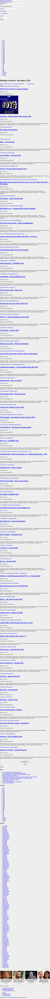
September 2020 (6, 908)
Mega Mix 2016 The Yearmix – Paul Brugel (14, 723)
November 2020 (6, 906)
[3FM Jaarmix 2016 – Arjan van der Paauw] (9, 478)
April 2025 (5, 844)
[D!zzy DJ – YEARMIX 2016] (6, 437)
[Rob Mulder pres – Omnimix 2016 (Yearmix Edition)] (11, 205)
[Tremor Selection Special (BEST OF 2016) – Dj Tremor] (12, 233)
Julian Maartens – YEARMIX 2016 (12, 263)
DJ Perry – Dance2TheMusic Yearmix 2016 (14, 317)
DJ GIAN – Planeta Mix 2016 (10, 676)
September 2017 (6, 944)
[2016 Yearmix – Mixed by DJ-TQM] (8, 646)
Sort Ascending (31, 83)
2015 (4, 50)
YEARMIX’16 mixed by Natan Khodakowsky (15, 508)
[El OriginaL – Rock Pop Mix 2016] (7, 195)
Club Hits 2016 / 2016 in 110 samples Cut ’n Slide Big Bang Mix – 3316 (23, 454)
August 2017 (5, 946)
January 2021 (5, 903)
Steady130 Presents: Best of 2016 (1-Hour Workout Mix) (19, 354)
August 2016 (5, 960)
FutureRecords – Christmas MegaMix (12, 521)
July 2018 (5, 933)
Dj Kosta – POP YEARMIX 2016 (11, 736)
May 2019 (5, 921)
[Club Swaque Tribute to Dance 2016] (8, 404)
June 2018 (5, 934)
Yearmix (4, 75)
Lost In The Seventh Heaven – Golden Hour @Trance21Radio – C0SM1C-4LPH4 (20, 776)
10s (3, 43)
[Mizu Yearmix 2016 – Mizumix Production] (9, 341)
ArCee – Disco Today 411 (8, 780)
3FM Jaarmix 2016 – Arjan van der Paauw (14, 481)
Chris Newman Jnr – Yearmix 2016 (11, 663)
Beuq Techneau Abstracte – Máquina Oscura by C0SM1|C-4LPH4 (16, 774)
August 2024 (5, 854)
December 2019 (6, 918)
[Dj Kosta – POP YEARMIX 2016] (7, 733)
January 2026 (5, 834)
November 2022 (6, 877)
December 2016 (6, 955)
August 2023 (5, 868)
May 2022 (5, 884)
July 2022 (5, 882)
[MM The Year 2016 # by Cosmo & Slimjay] (9, 86)
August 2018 (5, 931)
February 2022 (6, 888)
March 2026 (5, 831)
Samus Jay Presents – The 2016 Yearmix (13, 750)
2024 (4, 61)
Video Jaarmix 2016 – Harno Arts (11, 290)
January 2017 (5, 954)
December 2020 (6, 904)
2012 (4, 46)
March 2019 (5, 923)
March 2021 (5, 901)
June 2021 (5, 897)
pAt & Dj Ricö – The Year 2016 (10, 155)
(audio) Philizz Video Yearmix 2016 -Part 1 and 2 (16, 623)
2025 (4, 62)
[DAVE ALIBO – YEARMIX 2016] (8, 531)
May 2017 (5, 949)
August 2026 (5, 825)
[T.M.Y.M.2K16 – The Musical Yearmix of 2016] (10, 424)
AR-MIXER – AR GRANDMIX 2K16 (12, 277)
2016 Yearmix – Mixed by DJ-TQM (12, 649)
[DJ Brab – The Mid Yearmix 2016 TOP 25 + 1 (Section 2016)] (13, 573)
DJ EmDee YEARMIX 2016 (9, 494)
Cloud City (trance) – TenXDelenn (10, 775)
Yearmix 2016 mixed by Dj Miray (11, 710)
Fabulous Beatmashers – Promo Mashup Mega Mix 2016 (19, 367)
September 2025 (6, 838)
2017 (4, 52)
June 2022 (5, 883)
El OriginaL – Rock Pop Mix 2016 (11, 198)
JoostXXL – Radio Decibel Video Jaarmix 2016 (15, 116)
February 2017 (6, 953)
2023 (4, 59)
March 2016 (5, 963)
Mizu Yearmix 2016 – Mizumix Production (14, 344)
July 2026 (5, 827)
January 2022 (5, 889)
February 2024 (6, 861)
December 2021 (6, 890)
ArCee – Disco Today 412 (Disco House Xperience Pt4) (14, 773)
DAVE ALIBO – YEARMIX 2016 (11, 534)
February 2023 (6, 875)
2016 (4, 51)
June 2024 (5, 856)
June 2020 (5, 911)
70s (3, 68)
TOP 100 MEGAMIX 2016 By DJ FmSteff (14, 250)
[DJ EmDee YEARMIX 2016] (6, 491)
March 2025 (5, 845)
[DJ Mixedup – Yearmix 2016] (6, 327)
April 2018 (5, 936)
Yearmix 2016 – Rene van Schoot (11, 380)
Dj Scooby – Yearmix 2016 (8, 690)
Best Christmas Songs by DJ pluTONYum (14, 586)
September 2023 (6, 867)
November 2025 (6, 836)
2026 (4, 63)
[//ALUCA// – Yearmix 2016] (6, 545)
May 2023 (5, 871)
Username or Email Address (6, 6)
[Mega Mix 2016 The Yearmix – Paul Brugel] (9, 720)
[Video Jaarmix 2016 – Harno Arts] (7, 287)
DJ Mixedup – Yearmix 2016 (9, 330)
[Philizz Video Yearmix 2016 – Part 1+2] (8, 633)
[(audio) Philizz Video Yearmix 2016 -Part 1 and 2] (10, 619)
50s (3, 65)
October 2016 (5, 957)
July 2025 (5, 841)
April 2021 (5, 900)
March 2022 (5, 887)
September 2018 (6, 930)
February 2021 (6, 902)
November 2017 (6, 942)
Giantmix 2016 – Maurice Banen (11, 467)
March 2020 (5, 915)
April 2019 (5, 922)
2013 (4, 48)
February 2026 (6, 833)
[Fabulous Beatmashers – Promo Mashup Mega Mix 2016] (12, 364)
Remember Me (4, 13)
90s (3, 70)
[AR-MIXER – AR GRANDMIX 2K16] (8, 273)
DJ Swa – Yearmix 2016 (8, 561)
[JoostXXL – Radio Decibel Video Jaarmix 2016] (9, 113)
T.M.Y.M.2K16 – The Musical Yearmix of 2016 (15, 427)
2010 (4, 44)
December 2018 (6, 927)
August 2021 (5, 895)
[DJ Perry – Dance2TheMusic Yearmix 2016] (9, 314)
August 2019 (5, 920)
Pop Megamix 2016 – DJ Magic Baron (12, 394)
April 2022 (5, 886)
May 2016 (5, 961)
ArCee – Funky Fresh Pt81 (8, 782)
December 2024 (6, 849)
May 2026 (5, 829)
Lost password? (3, 11)
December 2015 (6, 967)
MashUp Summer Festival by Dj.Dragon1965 (12, 781)
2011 (4, 45)
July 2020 (5, 910)
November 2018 (6, 928)
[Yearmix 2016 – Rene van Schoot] (7, 377)
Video (4, 73)
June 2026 (5, 828)
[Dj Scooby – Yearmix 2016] (6, 686)
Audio (4, 71)
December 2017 (6, 941)
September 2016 (6, 959)
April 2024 (5, 858)
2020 (4, 56)
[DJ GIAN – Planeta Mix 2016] (6, 673)
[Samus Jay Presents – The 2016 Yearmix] (9, 747)
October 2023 (5, 865)
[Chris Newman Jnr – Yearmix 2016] (8, 660)
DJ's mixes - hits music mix (13, 997)
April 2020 (5, 914)
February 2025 (6, 847)
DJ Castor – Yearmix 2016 (8, 700)
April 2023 (5, 873)
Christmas (5, 72)
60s (3, 66)
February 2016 (6, 964)
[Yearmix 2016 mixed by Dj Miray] (7, 706)
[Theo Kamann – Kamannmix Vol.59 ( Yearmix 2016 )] (11, 414)
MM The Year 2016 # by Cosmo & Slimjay (14, 89)
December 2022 (6, 876)
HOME (4, 992)
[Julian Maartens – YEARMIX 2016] (8, 260)
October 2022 (5, 878)
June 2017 (5, 948)
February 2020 (6, 916)
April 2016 (5, 962)
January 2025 (5, 848)
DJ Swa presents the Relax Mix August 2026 (12, 772)
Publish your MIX (6, 993)
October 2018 (5, 929)
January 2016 (5, 966)
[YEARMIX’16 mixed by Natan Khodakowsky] (10, 504)
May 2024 (5, 857)
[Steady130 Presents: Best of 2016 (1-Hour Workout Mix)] (12, 350)
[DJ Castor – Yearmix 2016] (6, 696)
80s (3, 69)
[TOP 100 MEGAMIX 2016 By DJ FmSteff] (9, 247)
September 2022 (6, 880)
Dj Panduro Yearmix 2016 (8, 130)
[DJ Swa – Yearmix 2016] (5, 558)
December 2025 (6, 835)
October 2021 (5, 893)
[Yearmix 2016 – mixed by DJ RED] (8, 610)
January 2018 (5, 940)
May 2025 (5, 843)
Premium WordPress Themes (9, 990)
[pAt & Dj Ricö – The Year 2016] (7, 152)
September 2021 (6, 894)
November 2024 (6, 850)
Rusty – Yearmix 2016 (7, 142)
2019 (4, 55)
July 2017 (5, 947)
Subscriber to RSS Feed (7, 989)
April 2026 (5, 830)
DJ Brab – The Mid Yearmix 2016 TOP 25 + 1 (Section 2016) (20, 576)
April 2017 (5, 950)
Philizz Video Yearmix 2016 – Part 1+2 (13, 636)
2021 (4, 57)
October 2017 (5, 943)
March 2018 (5, 937)
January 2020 (5, 917)
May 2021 (5, 898)
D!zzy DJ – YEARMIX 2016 (9, 441)
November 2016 (6, 956)
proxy (1, 91)
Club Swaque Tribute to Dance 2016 (12, 407)
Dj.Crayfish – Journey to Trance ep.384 (11, 779)
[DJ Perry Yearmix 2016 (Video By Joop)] (9, 166)
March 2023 (5, 874)
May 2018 (5, 935)
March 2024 (5, 860)
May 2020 (5, 913)
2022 (4, 58)
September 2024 (6, 853)
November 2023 (6, 864)
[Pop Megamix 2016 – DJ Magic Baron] (8, 391)
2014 (4, 49)
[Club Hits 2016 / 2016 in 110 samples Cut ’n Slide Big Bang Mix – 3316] (15, 451)
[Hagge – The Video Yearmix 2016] (7, 596)
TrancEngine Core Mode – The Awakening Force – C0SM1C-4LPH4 (17, 778)
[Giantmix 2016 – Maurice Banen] (7, 464)
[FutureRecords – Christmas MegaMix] (8, 518)
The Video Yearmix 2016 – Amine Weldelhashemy (16, 223)
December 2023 (6, 863)
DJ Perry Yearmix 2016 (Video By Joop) (13, 169)
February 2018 (6, 939)
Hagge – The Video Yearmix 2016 (11, 599)
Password (2, 8)
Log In (1, 4)
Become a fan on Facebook (8, 988)
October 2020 (5, 907)
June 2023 (5, 870)
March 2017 (5, 951)
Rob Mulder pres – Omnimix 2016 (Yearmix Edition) (17, 208)
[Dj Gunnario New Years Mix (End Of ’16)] (9, 300)
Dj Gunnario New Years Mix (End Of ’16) (14, 303)
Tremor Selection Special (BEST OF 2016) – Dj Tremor (18, 236)
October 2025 (5, 837)
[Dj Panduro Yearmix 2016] (6, 127)
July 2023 (5, 869)
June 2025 (5, 842)
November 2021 (6, 891)
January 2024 (5, 862)
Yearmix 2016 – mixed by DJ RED (11, 613)
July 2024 (5, 855)
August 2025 (5, 840)
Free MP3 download (7, 995)
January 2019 (5, 926)
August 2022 (5, 881)
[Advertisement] (25, 30)
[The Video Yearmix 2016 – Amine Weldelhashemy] (11, 220)
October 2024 (5, 851)
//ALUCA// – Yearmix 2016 (9, 548)
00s (3, 42)
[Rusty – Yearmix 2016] (5, 139)
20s (3, 64)
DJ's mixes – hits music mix (5, 0)
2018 (4, 53)
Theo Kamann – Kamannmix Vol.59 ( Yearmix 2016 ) (17, 417)
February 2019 (6, 924)
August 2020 (5, 909)
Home (4, 40)
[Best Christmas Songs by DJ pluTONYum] (9, 583)
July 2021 (5, 896)
